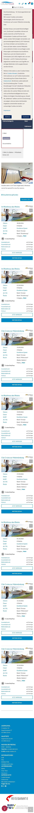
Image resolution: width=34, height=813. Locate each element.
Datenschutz (4, 779)
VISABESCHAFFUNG (7, 764)
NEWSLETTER (5, 762)
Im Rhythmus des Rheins (10, 207)
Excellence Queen (22, 228)
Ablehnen (7, 116)
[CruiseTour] (7, 4)
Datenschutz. (8, 81)
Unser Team (4, 770)
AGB (2, 757)
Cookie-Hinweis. (12, 73)
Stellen (3, 768)
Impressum (4, 773)
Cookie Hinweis (5, 777)
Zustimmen (26, 116)
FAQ (2, 759)
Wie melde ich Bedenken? (8, 781)
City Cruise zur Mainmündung (12, 331)
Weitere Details (17, 258)
